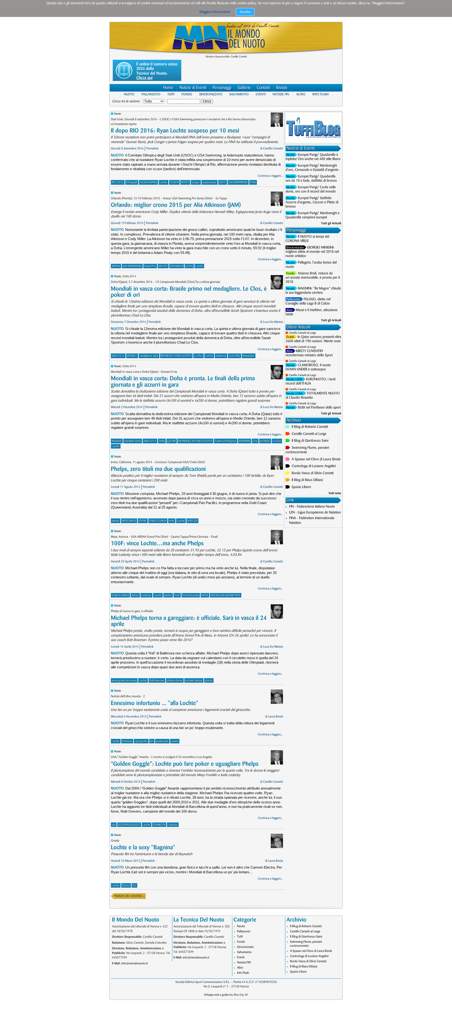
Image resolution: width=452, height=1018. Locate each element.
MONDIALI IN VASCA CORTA (195, 441)
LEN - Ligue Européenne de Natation (315, 512)
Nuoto (129, 94)
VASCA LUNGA (157, 521)
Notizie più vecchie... (129, 896)
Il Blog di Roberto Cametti (310, 427)
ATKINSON (176, 266)
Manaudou (248, 356)
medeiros (221, 356)
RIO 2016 (118, 182)
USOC (222, 182)
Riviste (281, 88)
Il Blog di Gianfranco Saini (310, 440)
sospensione (209, 182)
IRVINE (143, 521)
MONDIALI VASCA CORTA (176, 356)
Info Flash (320, 94)
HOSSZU (265, 441)
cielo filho (234, 356)
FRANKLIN (159, 825)
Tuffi (170, 94)
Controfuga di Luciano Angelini (314, 466)
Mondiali (117, 441)
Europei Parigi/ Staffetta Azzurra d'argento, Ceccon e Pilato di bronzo (312, 202)
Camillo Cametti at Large (302, 333)
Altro (300, 94)
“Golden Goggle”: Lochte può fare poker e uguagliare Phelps (184, 764)
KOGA (189, 266)
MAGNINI (244, 441)
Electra (126, 885)
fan (151, 741)
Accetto (245, 12)
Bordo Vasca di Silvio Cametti (313, 473)
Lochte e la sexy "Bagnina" (143, 847)
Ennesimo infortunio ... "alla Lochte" (154, 703)
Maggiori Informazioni (214, 12)
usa (114, 825)
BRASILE (132, 356)
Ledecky (146, 595)
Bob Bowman (156, 680)
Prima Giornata (190, 595)
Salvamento (239, 94)
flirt (134, 885)
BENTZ (185, 182)
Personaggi (222, 88)
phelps (115, 521)
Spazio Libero (301, 487)
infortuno (127, 741)
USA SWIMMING (238, 182)
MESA (205, 595)
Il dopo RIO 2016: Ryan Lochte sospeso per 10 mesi (175, 130)
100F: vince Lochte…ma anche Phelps (157, 543)
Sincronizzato (210, 94)
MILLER (163, 266)
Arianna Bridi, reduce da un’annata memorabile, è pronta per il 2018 (313, 278)
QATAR (171, 441)
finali (177, 595)
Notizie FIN (281, 94)
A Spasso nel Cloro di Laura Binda (316, 459)
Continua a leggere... (270, 175)
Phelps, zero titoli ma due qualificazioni (158, 469)
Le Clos (198, 356)
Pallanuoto (150, 94)
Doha (162, 441)
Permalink (152, 148)
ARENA (116, 266)
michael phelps (193, 680)
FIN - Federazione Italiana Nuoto (312, 506)
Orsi (255, 441)
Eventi (261, 94)
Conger (196, 182)
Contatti (263, 88)
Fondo (187, 94)
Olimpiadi (131, 182)
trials (171, 521)
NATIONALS (129, 521)
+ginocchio (141, 741)
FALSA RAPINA (148, 182)
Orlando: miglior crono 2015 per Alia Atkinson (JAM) (176, 205)
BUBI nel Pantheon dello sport (319, 407)
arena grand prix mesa (124, 680)
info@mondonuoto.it (134, 963)
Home (168, 88)
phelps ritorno (175, 680)
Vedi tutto (335, 493)
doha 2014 (118, 356)
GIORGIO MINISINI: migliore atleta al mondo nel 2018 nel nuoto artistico (312, 252)
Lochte (163, 182)
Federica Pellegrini (225, 441)
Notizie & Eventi (192, 88)
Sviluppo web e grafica (217, 995)
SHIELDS (192, 521)
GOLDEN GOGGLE (129, 825)
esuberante (162, 741)
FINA (253, 182)
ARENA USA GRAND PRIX (225, 595)
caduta (174, 741)
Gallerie (244, 88)
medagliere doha (149, 356)
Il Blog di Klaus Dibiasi (307, 480)
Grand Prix (150, 266)
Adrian (135, 595)
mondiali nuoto (132, 441)
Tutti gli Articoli (331, 223)
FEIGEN (174, 182)
